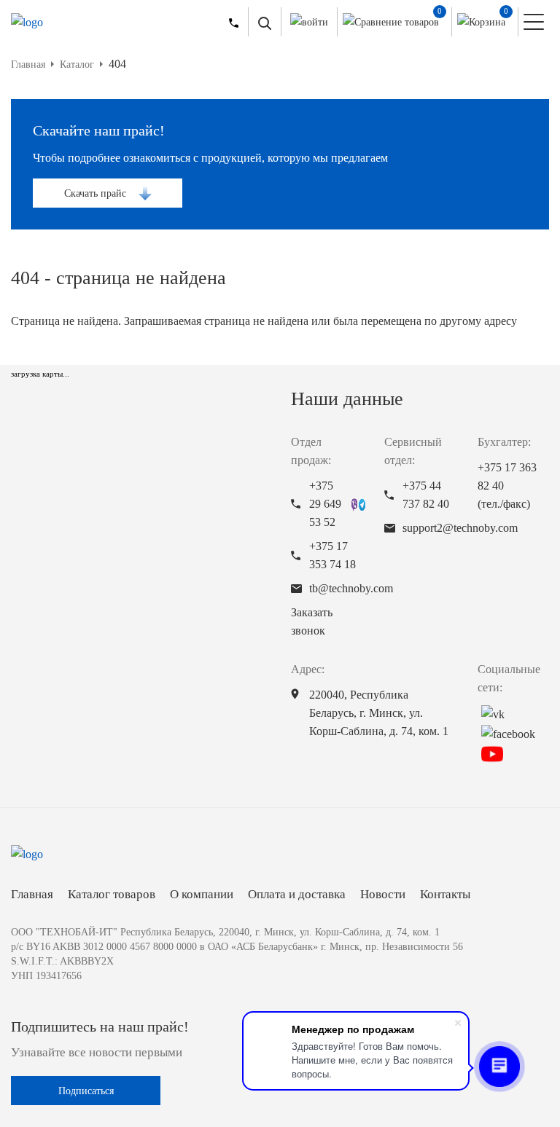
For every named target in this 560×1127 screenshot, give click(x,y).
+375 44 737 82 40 (425, 494)
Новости (382, 894)
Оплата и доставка (297, 894)
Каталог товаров (111, 894)
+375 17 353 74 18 (332, 555)
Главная (32, 894)
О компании (201, 894)
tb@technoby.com (351, 588)
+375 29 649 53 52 (325, 503)
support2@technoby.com (460, 528)
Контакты (445, 894)
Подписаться (86, 1090)
